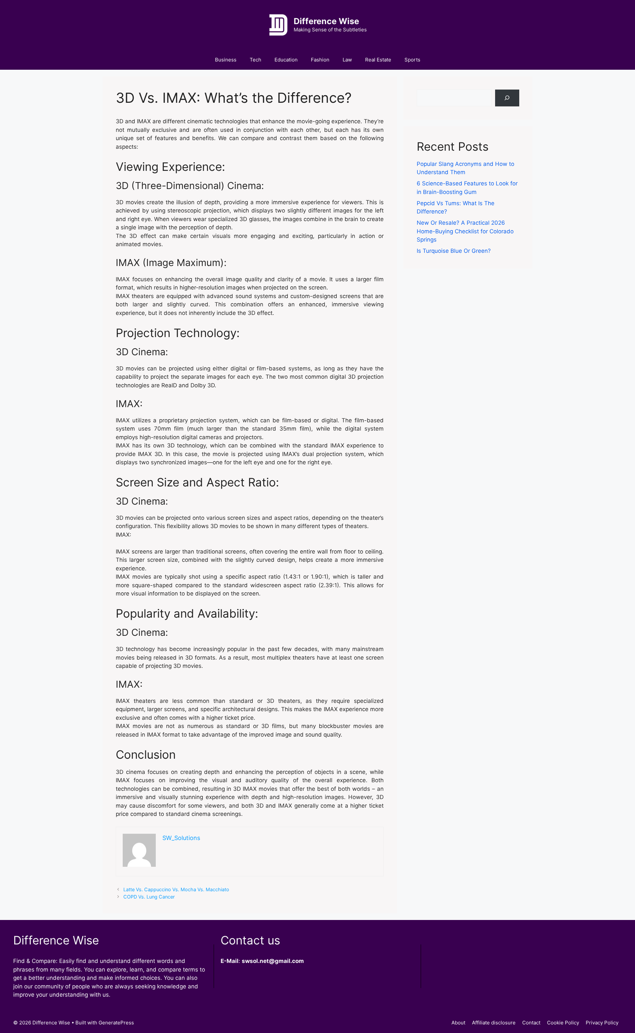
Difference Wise (326, 21)
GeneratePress (116, 1022)
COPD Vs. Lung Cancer (149, 896)
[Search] (507, 98)
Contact (531, 1022)
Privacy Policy (602, 1022)
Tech (255, 60)
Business (225, 60)
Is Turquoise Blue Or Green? (454, 251)
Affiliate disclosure (494, 1022)
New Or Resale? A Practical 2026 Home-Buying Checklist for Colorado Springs (465, 231)
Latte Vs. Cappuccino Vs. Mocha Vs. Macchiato (176, 889)
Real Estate (378, 60)
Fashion (320, 60)
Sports (412, 60)
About (458, 1022)
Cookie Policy (563, 1022)
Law (347, 60)
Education (286, 60)
